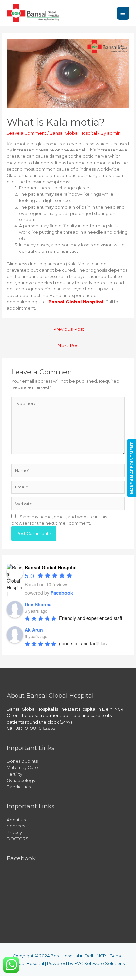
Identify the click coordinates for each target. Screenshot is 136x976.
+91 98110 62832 (39, 728)
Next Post (68, 345)
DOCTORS (18, 838)
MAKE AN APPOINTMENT (132, 468)
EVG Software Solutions (99, 963)
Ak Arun (34, 629)
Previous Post (68, 329)
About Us (16, 819)
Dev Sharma (38, 604)
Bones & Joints (22, 761)
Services (16, 826)
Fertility (14, 774)
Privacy (14, 832)
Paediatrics (19, 786)
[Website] (68, 505)
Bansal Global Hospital (73, 133)
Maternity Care (22, 767)
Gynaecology (21, 780)
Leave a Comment (26, 133)
